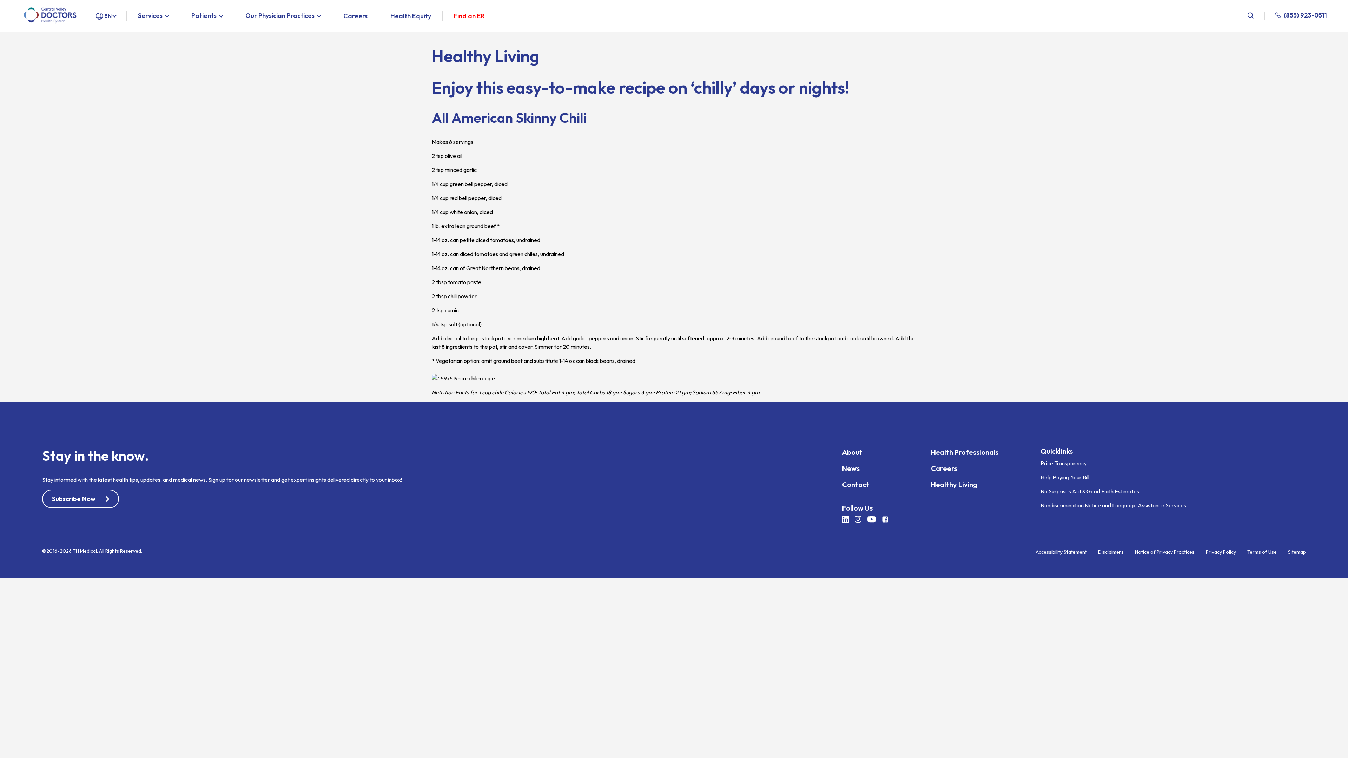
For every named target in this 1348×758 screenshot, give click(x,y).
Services (150, 16)
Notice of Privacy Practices (1165, 552)
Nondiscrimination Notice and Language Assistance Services (1113, 505)
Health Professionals (964, 452)
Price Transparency (1063, 463)
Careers (355, 16)
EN (108, 15)
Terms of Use (1262, 552)
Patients (204, 16)
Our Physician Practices (280, 16)
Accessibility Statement (1061, 552)
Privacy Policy (1221, 552)
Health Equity (410, 16)
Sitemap (1297, 552)
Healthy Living (954, 484)
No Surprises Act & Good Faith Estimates (1089, 491)
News (851, 468)
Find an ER (469, 16)
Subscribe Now (73, 499)
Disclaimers (1111, 552)
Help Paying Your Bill (1064, 477)
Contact (855, 484)
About (852, 452)
